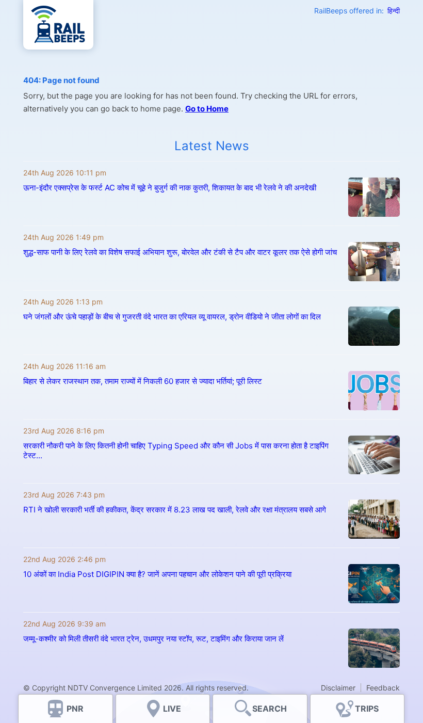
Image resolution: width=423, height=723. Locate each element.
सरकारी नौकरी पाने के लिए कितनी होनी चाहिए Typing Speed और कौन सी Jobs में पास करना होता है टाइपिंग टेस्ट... (176, 450)
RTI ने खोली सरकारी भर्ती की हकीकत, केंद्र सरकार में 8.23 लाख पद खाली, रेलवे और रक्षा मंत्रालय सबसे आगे (174, 510)
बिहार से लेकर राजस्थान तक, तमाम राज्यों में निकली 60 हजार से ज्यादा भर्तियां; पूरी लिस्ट (142, 381)
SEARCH (269, 708)
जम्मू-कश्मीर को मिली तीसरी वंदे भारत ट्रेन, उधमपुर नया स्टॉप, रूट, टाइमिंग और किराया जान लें (153, 639)
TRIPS (367, 708)
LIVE (172, 708)
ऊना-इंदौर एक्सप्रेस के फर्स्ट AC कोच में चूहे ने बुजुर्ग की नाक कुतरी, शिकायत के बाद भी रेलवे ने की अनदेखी (169, 187)
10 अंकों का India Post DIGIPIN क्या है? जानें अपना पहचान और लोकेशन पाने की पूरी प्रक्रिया (157, 574)
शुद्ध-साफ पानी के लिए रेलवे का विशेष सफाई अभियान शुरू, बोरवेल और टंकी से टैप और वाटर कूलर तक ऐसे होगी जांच (180, 252)
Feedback (383, 687)
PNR (75, 708)
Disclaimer (338, 687)
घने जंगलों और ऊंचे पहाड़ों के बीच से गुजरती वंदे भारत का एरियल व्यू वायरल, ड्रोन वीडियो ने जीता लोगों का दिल (172, 317)
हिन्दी (393, 10)
